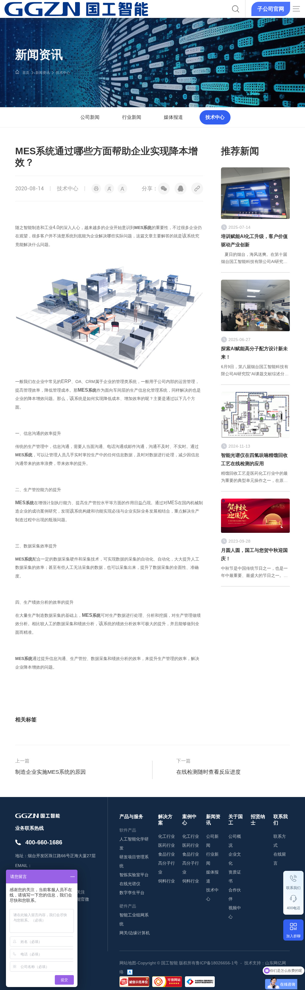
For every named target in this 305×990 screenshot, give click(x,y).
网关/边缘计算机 (134, 932)
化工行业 (166, 836)
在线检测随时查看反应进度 (208, 772)
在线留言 (279, 859)
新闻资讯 (42, 73)
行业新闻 (131, 117)
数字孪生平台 (131, 892)
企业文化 (234, 859)
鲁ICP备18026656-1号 (217, 963)
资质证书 (234, 876)
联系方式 (279, 841)
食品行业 (166, 854)
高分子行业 (166, 867)
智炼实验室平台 (134, 874)
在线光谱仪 (129, 883)
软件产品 (127, 830)
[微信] (164, 188)
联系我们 (293, 888)
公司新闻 (89, 117)
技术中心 (63, 73)
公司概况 (234, 841)
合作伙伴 (234, 894)
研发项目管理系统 (134, 861)
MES (143, 227)
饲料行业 (166, 881)
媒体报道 (173, 117)
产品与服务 (131, 816)
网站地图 (127, 963)
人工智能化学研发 (134, 843)
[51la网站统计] (130, 971)
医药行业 (166, 845)
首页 (25, 73)
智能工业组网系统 (134, 919)
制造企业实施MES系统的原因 (50, 772)
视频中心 (234, 912)
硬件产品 (127, 906)
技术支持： (254, 963)
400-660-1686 (43, 842)
